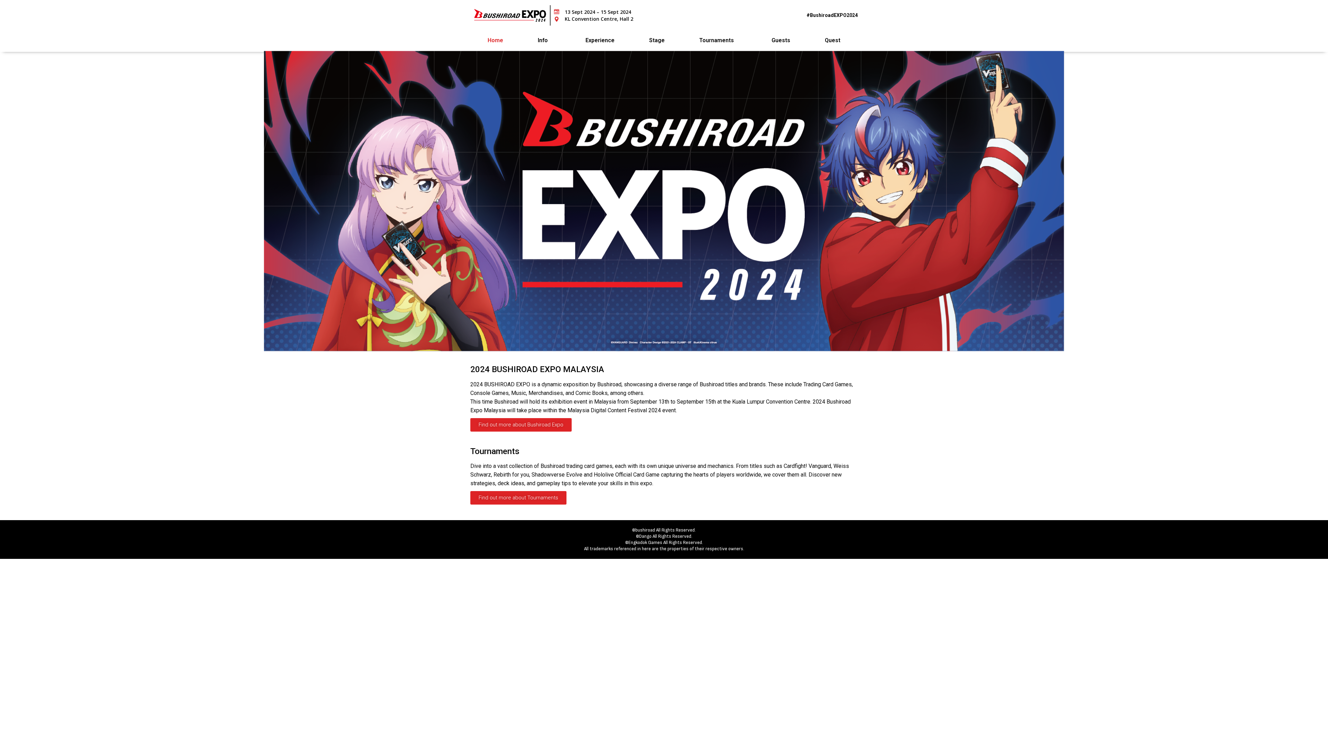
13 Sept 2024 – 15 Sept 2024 (598, 12)
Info (543, 40)
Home (495, 40)
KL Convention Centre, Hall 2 (599, 19)
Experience (600, 40)
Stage (657, 40)
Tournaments (716, 40)
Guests (781, 40)
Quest (832, 40)
